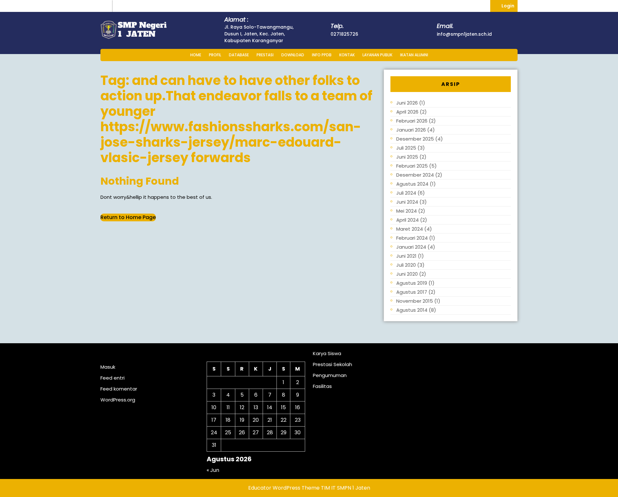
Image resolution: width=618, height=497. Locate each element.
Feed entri (112, 377)
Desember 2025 (415, 138)
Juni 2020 (407, 274)
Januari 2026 (411, 129)
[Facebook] (120, 6)
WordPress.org (117, 399)
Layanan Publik (377, 55)
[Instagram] (106, 6)
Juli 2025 (406, 147)
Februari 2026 (411, 120)
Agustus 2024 (412, 183)
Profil (215, 55)
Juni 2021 (406, 256)
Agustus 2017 (411, 292)
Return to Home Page (128, 217)
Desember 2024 (415, 174)
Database (239, 55)
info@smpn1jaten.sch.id (464, 34)
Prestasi (265, 55)
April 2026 (407, 111)
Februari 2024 (412, 238)
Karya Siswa (327, 353)
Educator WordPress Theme (284, 488)
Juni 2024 (407, 201)
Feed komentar (118, 388)
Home (195, 55)
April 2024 (407, 219)
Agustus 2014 (411, 310)
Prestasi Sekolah (332, 364)
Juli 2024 (406, 192)
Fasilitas (322, 386)
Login (509, 4)
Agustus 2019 (411, 283)
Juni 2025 (407, 156)
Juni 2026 (407, 102)
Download (292, 55)
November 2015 (414, 301)
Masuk (107, 367)
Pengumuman (330, 375)
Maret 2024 (409, 228)
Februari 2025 (412, 165)
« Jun (213, 470)
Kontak (347, 55)
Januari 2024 (411, 247)
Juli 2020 (406, 265)
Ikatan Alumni (414, 55)
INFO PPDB (322, 55)
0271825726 (344, 34)
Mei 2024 (406, 210)
